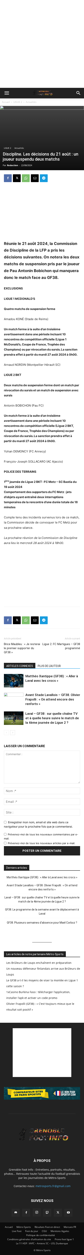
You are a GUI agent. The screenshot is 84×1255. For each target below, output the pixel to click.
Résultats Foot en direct (47, 1227)
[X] (17, 178)
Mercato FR (70, 1227)
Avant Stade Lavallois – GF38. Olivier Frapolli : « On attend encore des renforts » (52, 699)
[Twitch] (47, 1213)
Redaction (12, 165)
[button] (6, 93)
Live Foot (16, 1231)
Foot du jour (31, 1231)
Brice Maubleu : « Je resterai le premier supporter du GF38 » (22, 648)
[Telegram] (44, 178)
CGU (44, 1231)
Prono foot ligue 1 (64, 1239)
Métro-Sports (23, 1227)
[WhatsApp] (26, 178)
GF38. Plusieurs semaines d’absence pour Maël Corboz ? (42, 922)
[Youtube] (68, 1213)
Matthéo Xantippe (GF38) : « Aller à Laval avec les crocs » (42, 877)
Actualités (31, 102)
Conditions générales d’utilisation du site (29, 1239)
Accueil (6, 102)
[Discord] (16, 1213)
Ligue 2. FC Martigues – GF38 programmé (61, 646)
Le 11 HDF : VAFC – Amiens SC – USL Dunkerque (42, 1243)
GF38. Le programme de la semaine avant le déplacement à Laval (42, 911)
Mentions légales (60, 1231)
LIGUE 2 (17, 102)
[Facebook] (8, 178)
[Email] (35, 178)
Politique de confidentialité (40, 1235)
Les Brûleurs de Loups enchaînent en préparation (38, 963)
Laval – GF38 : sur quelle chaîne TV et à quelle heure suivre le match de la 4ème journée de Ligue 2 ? (52, 718)
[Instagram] (37, 1212)
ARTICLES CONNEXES (19, 666)
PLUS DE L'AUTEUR (49, 666)
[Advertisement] (42, 44)
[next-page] (12, 732)
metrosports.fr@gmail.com (53, 1186)
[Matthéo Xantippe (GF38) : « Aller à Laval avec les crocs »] (13, 680)
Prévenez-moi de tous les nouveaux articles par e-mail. (41, 843)
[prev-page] (6, 732)
